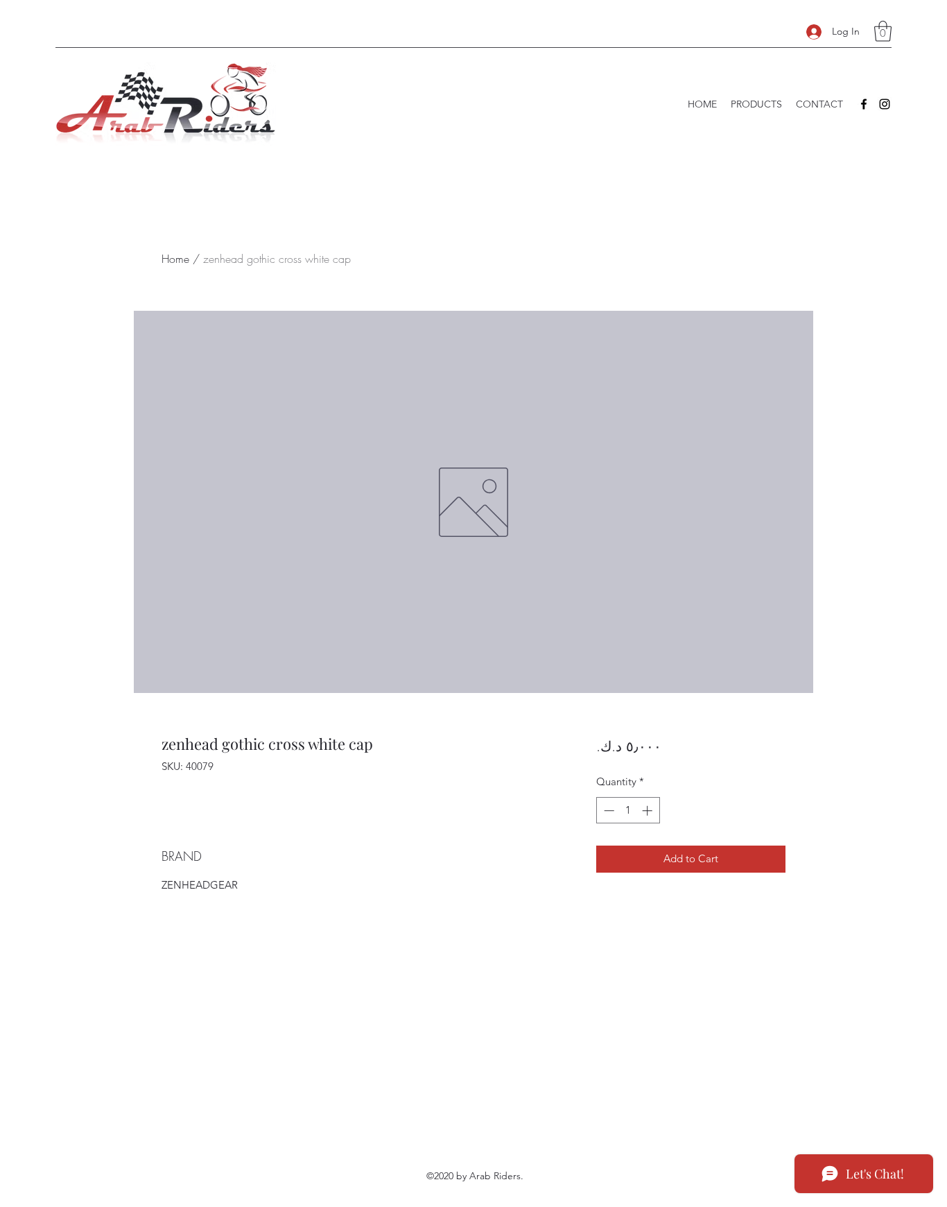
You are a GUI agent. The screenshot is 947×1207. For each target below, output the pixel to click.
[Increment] (648, 810)
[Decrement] (607, 810)
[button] (883, 31)
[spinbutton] (627, 810)
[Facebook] (864, 104)
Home (175, 258)
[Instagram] (885, 104)
